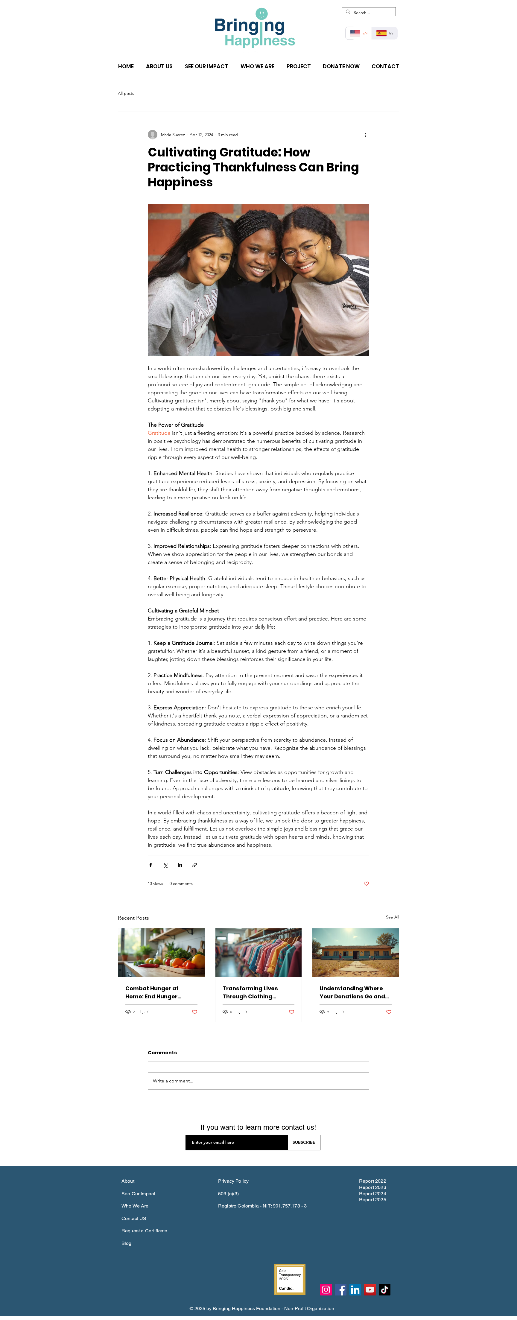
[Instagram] (326, 1289)
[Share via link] (194, 865)
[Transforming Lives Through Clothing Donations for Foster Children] (258, 952)
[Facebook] (340, 1289)
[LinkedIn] (355, 1289)
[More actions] (365, 134)
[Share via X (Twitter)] (165, 865)
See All (392, 917)
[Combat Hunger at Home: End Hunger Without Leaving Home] (161, 952)
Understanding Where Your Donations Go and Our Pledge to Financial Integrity (353, 992)
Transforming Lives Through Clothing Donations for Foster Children (252, 992)
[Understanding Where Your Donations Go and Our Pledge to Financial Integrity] (355, 952)
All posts (126, 93)
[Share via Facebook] (150, 865)
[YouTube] (370, 1289)
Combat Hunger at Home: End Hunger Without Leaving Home (157, 992)
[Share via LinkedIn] (180, 865)
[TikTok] (384, 1289)
